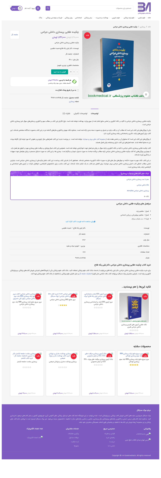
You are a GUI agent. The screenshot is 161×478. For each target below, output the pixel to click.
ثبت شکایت (75, 442)
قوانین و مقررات (109, 434)
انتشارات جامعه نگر (85, 273)
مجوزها (76, 446)
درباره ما (112, 442)
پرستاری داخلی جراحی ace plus (138, 190)
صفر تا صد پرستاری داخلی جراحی (137, 179)
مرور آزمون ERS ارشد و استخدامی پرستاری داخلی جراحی (98, 303)
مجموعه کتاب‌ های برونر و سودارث (94, 139)
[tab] (94, 112)
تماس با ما (111, 446)
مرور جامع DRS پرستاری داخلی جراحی (62, 299)
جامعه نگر (14, 34)
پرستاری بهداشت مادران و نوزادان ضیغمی (62, 361)
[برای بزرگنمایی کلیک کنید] (146, 94)
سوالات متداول (74, 438)
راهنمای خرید (110, 438)
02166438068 (140, 434)
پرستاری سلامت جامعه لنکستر (27, 361)
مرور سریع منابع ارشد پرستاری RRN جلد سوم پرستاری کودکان (134, 360)
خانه (149, 27)
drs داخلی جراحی (143, 185)
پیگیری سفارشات (73, 434)
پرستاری (142, 27)
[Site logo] (144, 8)
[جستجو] (48, 8)
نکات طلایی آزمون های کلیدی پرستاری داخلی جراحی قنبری (134, 325)
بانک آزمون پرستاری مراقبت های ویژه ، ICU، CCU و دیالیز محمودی (98, 360)
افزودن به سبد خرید (60, 72)
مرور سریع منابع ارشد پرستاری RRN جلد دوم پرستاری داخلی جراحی (27, 303)
